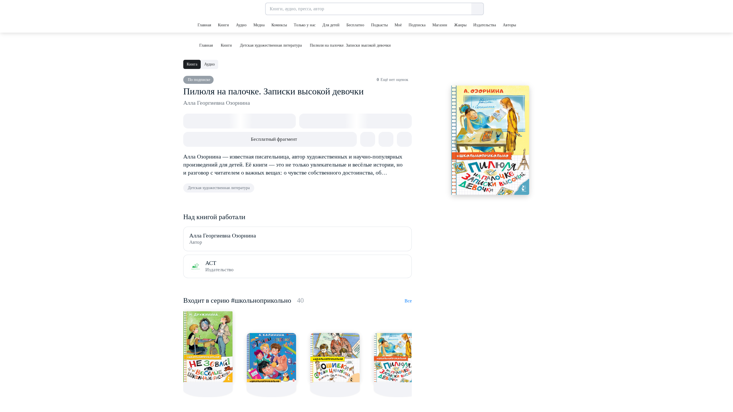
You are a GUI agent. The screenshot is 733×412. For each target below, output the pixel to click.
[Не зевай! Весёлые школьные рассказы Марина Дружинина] (207, 346)
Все (408, 300)
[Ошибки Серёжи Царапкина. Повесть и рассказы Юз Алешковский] (335, 357)
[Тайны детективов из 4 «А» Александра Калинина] (271, 357)
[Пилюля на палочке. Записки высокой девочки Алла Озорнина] (398, 357)
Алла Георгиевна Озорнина (216, 103)
